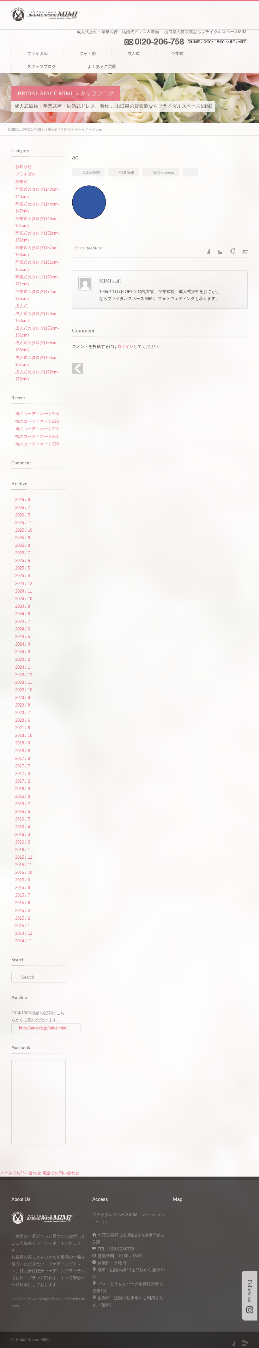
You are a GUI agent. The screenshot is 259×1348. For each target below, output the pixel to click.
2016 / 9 (22, 788)
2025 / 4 (22, 575)
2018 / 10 (23, 735)
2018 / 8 (22, 751)
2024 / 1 (22, 667)
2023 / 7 (22, 712)
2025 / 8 (22, 545)
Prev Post (77, 368)
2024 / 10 (23, 598)
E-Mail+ (241, 248)
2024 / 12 (23, 583)
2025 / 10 (23, 530)
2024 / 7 (22, 621)
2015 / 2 (22, 918)
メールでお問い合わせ (20, 1173)
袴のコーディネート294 (37, 413)
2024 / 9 (22, 606)
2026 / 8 (22, 499)
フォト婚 (87, 53)
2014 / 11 (23, 941)
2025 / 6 (22, 560)
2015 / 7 (22, 895)
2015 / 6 (22, 902)
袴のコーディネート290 (37, 444)
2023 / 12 (23, 674)
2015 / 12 (23, 857)
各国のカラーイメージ (78, 129)
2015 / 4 (22, 910)
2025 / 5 (22, 568)
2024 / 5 (22, 636)
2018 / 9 (22, 743)
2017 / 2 (22, 781)
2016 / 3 (22, 834)
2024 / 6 (22, 629)
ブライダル (37, 53)
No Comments (164, 172)
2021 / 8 (22, 727)
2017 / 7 (22, 766)
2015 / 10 (23, 872)
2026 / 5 (22, 515)
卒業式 (177, 53)
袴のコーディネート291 (37, 436)
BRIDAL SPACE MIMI (24, 129)
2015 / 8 (22, 887)
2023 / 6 (22, 720)
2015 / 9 (22, 880)
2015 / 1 (22, 925)
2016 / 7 (22, 804)
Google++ (228, 248)
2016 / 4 (22, 827)
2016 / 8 (22, 796)
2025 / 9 (22, 537)
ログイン (125, 346)
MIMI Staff (126, 172)
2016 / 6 (22, 811)
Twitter (216, 248)
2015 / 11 (23, 864)
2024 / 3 (22, 651)
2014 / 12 (23, 933)
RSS (241, 1339)
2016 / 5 (22, 819)
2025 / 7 (22, 553)
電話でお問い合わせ (60, 1173)
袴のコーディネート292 (37, 428)
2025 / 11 (23, 522)
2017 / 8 (22, 758)
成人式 (133, 53)
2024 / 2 (22, 659)
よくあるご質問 (101, 66)
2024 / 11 (23, 591)
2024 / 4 (22, 644)
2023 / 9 (22, 697)
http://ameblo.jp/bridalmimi (43, 1028)
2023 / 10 (23, 690)
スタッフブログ (41, 66)
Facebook (203, 248)
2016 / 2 (22, 842)
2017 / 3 (22, 773)
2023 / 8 (22, 705)
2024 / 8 (22, 613)
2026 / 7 (22, 507)
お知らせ (51, 129)
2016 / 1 (22, 849)
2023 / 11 (23, 682)
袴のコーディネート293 (37, 421)
